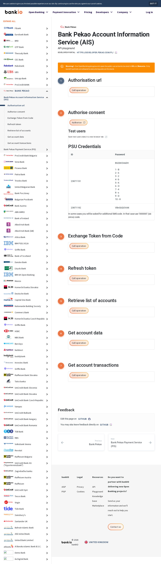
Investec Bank (21, 362)
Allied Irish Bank (22, 224)
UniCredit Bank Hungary (26, 419)
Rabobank (19, 65)
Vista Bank (19, 161)
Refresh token (14, 124)
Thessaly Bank (21, 53)
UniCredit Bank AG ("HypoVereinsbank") (18, 464)
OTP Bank (19, 47)
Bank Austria (20, 205)
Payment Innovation (64, 12)
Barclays (19, 343)
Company (122, 12)
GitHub (82, 419)
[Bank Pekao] (68, 26)
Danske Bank (21, 262)
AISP (64, 486)
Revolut (18, 450)
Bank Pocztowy (22, 193)
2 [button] (61, 113)
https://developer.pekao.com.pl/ (95, 52)
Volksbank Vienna (23, 444)
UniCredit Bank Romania (26, 425)
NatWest (19, 350)
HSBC (17, 331)
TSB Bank (19, 431)
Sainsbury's (20, 515)
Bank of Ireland (22, 218)
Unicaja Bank (20, 78)
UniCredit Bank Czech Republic (29, 400)
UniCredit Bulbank (23, 412)
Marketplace (98, 505)
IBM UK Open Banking (25, 274)
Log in (149, 12)
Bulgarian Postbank (24, 199)
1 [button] (61, 81)
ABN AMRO (20, 212)
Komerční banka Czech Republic (30, 318)
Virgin (17, 502)
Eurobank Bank (22, 34)
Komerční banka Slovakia (26, 287)
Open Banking (36, 12)
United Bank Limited (24, 540)
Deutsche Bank (22, 293)
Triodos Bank (21, 180)
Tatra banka (20, 381)
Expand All (9, 21)
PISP (64, 491)
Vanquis (18, 406)
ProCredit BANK (22, 84)
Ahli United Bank (22, 533)
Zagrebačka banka (23, 471)
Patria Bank (20, 174)
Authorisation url (16, 105)
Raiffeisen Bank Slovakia (26, 375)
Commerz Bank (22, 312)
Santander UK (21, 521)
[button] (79, 90)
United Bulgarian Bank (25, 187)
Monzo (18, 281)
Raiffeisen (19, 483)
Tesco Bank (20, 496)
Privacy (80, 486)
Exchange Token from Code (20, 118)
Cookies (81, 491)
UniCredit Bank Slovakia (26, 394)
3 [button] (61, 236)
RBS (17, 437)
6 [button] (61, 333)
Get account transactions (19, 143)
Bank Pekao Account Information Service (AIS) (24, 98)
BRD (17, 40)
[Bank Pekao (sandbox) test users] (106, 137)
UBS (17, 72)
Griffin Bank (20, 249)
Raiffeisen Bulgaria (23, 456)
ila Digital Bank (21, 559)
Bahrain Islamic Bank (24, 527)
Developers (102, 12)
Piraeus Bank (21, 168)
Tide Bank (19, 508)
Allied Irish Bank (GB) (24, 230)
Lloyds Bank (20, 268)
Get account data (16, 136)
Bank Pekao (22, 91)
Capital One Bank (23, 299)
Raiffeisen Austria (23, 477)
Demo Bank (20, 552)
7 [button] (61, 365)
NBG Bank (19, 337)
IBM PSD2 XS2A (22, 243)
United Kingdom (98, 542)
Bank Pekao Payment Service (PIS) (20, 149)
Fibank (18, 28)
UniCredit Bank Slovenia (26, 387)
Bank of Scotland (23, 256)
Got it (153, 3)
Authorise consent (16, 111)
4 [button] (61, 269)
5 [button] (61, 301)
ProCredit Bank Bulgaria (26, 155)
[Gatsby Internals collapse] (48, 28)
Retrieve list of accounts (19, 130)
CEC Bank (19, 59)
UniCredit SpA (21, 490)
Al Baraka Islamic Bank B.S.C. (28, 546)
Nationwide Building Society (28, 306)
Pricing (88, 12)
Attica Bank (20, 237)
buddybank (20, 356)
